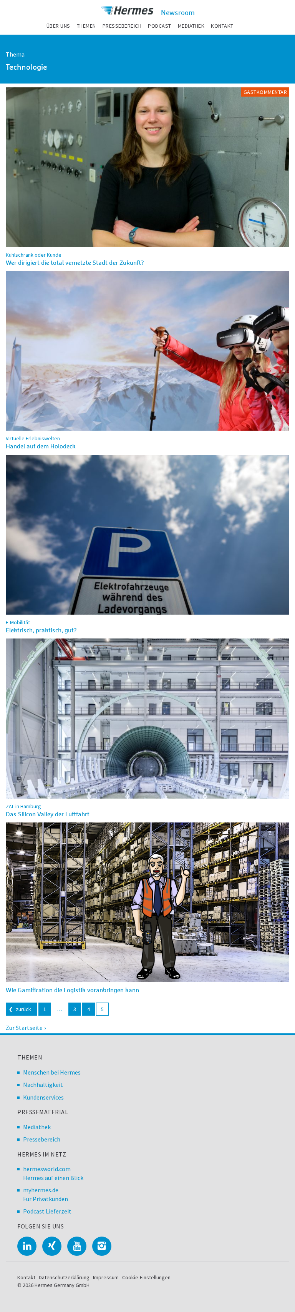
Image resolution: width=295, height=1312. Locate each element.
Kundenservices (43, 1097)
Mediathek (191, 25)
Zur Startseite (24, 1027)
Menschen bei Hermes (52, 1072)
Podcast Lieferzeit (47, 1211)
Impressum (106, 1277)
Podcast (159, 25)
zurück (23, 1009)
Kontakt (222, 25)
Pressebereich (122, 25)
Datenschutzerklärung (64, 1277)
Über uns (58, 25)
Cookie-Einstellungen (146, 1277)
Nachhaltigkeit (43, 1084)
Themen (86, 25)
